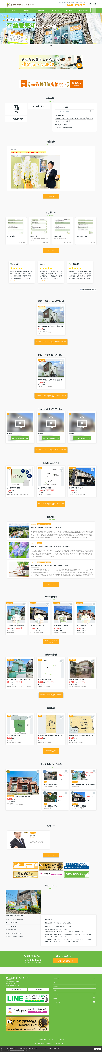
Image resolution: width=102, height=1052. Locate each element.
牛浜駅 (62, 121)
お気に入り (40, 106)
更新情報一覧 (51, 196)
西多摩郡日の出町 (67, 127)
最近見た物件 (18, 119)
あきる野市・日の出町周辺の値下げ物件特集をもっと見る (51, 695)
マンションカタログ (58, 1002)
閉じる (97, 1049)
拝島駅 (57, 121)
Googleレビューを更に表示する (89, 289)
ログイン (90, 4)
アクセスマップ (56, 994)
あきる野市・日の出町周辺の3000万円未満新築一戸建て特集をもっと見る (51, 342)
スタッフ (55, 982)
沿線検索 (21, 107)
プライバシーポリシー (50, 1039)
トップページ (56, 978)
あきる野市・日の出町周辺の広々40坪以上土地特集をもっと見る (51, 504)
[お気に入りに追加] (61, 308)
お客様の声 (55, 986)
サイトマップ (61, 1039)
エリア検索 (11, 107)
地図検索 (11, 111)
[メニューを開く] (94, 10)
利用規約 (41, 1039)
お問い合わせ (83, 10)
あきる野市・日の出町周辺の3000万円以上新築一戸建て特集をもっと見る (51, 396)
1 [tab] (50, 45)
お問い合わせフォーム (65, 961)
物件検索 (27, 10)
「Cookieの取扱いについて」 (16, 1050)
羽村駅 (67, 121)
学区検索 (21, 111)
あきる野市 (58, 127)
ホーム (13, 10)
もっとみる (51, 250)
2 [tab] (51, 45)
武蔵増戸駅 (83, 118)
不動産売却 (41, 10)
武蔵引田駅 (90, 118)
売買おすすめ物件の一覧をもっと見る (51, 641)
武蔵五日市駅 (70, 118)
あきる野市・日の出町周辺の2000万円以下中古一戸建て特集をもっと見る (51, 450)
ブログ (54, 990)
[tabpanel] (51, 28)
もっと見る (13, 280)
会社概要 (69, 10)
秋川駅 (63, 118)
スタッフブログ (55, 10)
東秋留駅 (58, 118)
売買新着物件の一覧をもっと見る (51, 751)
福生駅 (76, 118)
